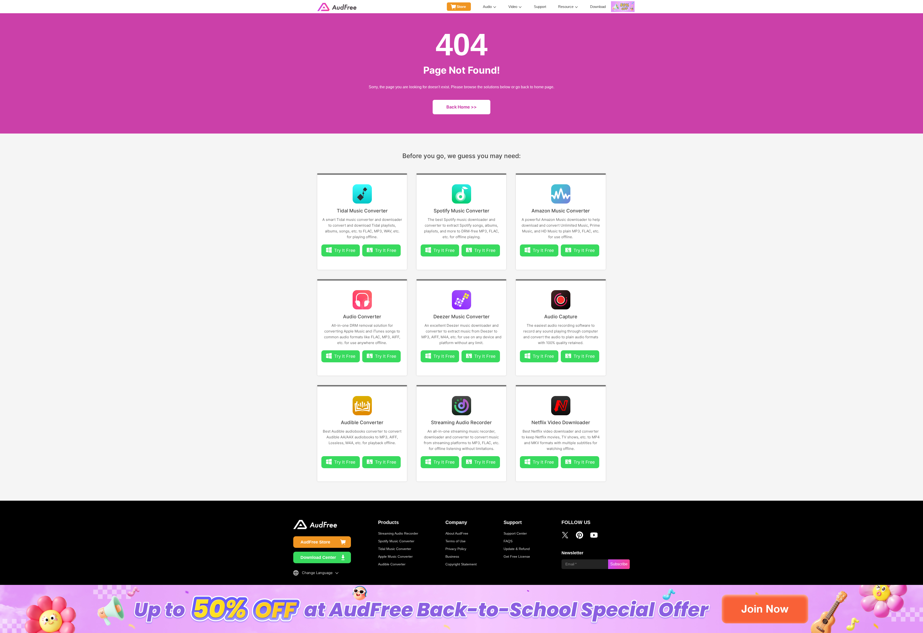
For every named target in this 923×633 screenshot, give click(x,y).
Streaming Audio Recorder (461, 422)
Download (598, 7)
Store (461, 7)
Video (512, 7)
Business (452, 556)
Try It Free (385, 250)
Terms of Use (455, 541)
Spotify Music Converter (461, 211)
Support (540, 7)
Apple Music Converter (395, 556)
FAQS (508, 541)
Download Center (318, 557)
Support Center (515, 533)
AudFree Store (315, 542)
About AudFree (456, 533)
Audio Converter (362, 317)
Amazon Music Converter (560, 211)
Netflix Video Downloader (560, 422)
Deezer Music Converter (461, 317)
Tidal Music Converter (362, 211)
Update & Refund (517, 548)
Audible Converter (362, 422)
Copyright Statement (461, 564)
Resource (566, 7)
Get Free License (517, 556)
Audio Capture (560, 317)
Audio (487, 7)
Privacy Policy (455, 548)
